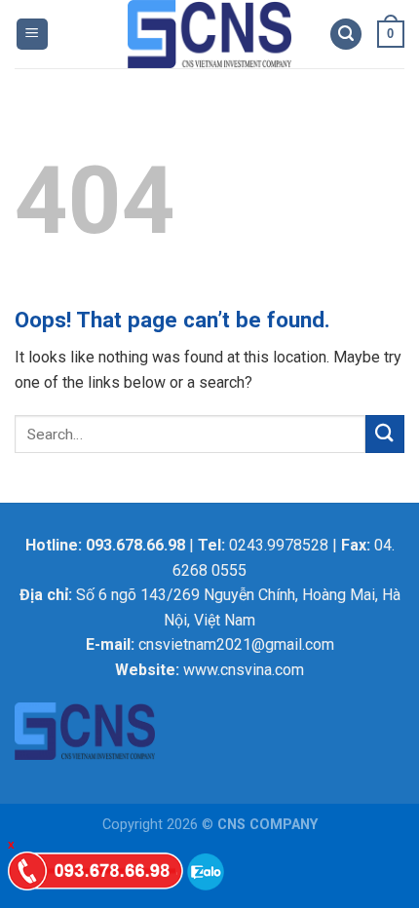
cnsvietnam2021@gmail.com (236, 644)
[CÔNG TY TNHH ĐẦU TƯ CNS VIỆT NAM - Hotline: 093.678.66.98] (210, 34)
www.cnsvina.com (243, 670)
